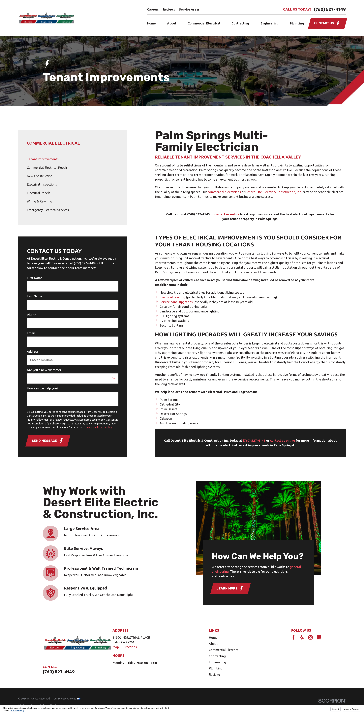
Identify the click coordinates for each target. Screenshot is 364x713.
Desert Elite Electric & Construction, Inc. (273, 192)
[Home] (46, 18)
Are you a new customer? (44, 370)
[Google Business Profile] (319, 637)
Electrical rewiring (172, 297)
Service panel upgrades (176, 302)
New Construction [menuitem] (39, 176)
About (213, 643)
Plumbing (216, 668)
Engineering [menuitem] (269, 23)
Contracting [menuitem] (240, 23)
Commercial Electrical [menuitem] (204, 23)
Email (31, 333)
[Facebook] (293, 637)
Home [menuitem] (151, 23)
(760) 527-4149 (330, 9)
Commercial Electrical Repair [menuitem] (47, 167)
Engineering (217, 662)
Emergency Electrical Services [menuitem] (48, 210)
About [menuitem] (171, 23)
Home (213, 637)
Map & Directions (124, 647)
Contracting (217, 656)
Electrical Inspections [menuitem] (42, 184)
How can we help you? (42, 388)
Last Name (34, 296)
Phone (31, 314)
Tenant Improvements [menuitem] (43, 159)
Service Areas (189, 9)
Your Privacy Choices (64, 698)
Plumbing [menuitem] (297, 23)
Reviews (169, 9)
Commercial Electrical (224, 650)
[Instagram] (310, 637)
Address (33, 351)
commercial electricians (224, 192)
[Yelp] (302, 637)
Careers (153, 9)
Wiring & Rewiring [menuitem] (39, 201)
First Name (34, 278)
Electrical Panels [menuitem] (38, 193)
